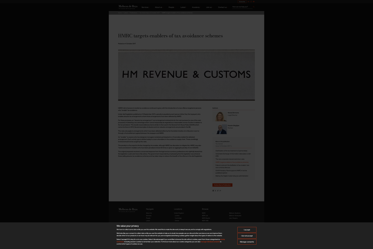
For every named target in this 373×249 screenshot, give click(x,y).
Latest (183, 7)
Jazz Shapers (233, 218)
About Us (149, 213)
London (177, 215)
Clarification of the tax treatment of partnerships (231, 151)
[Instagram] (251, 1)
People (171, 7)
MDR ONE (205, 221)
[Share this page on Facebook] (218, 190)
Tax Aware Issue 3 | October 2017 (150, 13)
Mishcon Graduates (235, 215)
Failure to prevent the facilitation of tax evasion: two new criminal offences (232, 166)
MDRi (203, 213)
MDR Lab (205, 215)
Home (120, 13)
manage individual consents (210, 241)
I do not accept (247, 235)
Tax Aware (223, 145)
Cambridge (178, 218)
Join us (209, 7)
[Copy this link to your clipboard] (220, 190)
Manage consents (247, 241)
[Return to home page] (128, 7)
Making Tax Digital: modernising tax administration (232, 176)
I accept (247, 229)
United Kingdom (179, 213)
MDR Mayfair (206, 218)
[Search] (254, 7)
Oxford (177, 221)
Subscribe (242, 2)
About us (158, 7)
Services (145, 7)
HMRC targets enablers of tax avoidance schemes (232, 162)
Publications (133, 13)
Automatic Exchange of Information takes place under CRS (233, 155)
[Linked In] (248, 1)
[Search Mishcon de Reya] (243, 7)
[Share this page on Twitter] (215, 190)
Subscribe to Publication (222, 185)
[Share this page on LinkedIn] (213, 190)
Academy (196, 7)
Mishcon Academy (235, 213)
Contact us (222, 7)
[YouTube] (254, 1)
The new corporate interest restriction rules (230, 159)
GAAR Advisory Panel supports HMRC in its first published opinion (231, 171)
